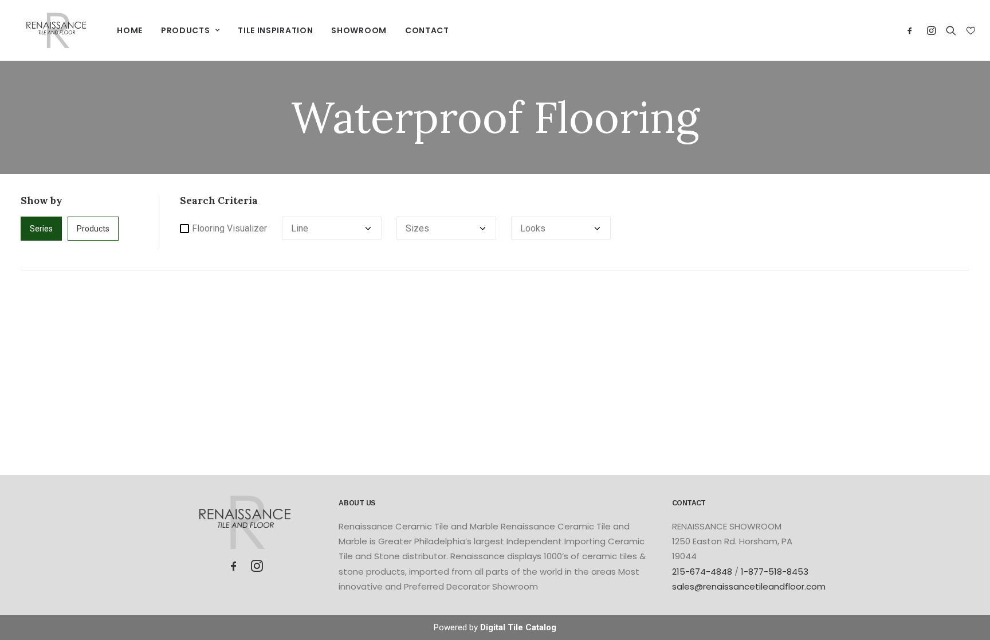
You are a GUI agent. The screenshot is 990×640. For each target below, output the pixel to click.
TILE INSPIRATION (275, 30)
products (93, 228)
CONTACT (427, 30)
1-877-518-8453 (774, 572)
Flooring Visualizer (229, 228)
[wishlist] (969, 31)
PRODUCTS (185, 30)
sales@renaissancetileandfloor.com (749, 586)
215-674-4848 (702, 572)
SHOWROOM (359, 30)
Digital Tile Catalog (518, 627)
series (41, 228)
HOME (130, 30)
